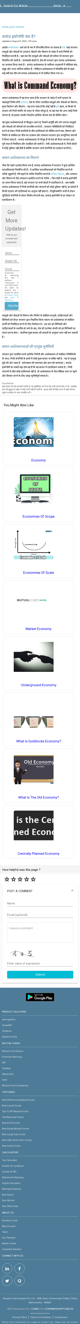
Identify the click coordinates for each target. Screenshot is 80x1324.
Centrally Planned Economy (38, 854)
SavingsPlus (8, 1019)
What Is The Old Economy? (38, 797)
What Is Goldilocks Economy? (38, 741)
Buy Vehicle (8, 1200)
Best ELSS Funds (11, 1122)
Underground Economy (38, 685)
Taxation (6, 1068)
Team (5, 1231)
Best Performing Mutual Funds (18, 1099)
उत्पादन (23, 102)
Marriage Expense (11, 1188)
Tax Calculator (9, 1160)
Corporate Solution (11, 1249)
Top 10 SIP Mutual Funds (15, 1111)
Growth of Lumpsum (13, 1165)
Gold (4, 1079)
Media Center (9, 1243)
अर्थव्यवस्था (13, 47)
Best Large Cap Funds (13, 1134)
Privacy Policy (12, 295)
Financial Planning (12, 1056)
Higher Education (11, 1183)
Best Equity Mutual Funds (15, 1128)
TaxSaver (7, 1031)
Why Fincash (9, 1226)
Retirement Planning (13, 1177)
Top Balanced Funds (13, 1117)
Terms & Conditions (40, 1317)
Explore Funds (9, 1036)
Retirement (7, 1074)
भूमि (57, 106)
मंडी (63, 47)
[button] (40, 891)
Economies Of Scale (38, 573)
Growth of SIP (9, 1171)
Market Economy (38, 629)
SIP (4, 1062)
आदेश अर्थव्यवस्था (17, 27)
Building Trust (9, 1220)
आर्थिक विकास (57, 174)
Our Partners (8, 1237)
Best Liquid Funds (11, 1105)
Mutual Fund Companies (15, 1085)
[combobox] (22, 7)
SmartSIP (7, 1025)
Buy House (7, 1194)
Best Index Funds (11, 1145)
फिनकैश (5, 27)
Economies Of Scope (39, 516)
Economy (38, 460)
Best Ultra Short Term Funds (17, 1140)
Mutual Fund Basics (12, 1051)
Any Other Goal (10, 1206)
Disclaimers (61, 1317)
